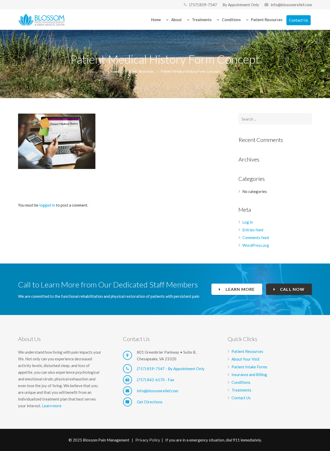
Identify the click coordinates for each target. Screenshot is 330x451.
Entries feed (252, 229)
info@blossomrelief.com (291, 4)
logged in (47, 205)
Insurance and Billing (249, 374)
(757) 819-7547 (203, 4)
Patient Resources (140, 71)
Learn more (51, 405)
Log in (247, 222)
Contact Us (241, 397)
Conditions (241, 382)
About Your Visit (246, 359)
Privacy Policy (147, 440)
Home (115, 71)
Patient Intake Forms (249, 366)
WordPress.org (255, 245)
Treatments (241, 390)
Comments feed (255, 237)
